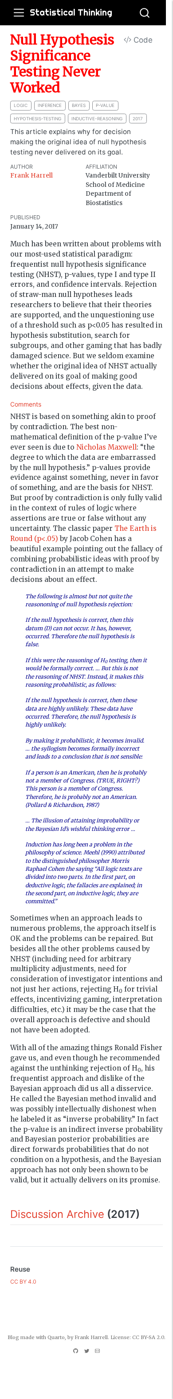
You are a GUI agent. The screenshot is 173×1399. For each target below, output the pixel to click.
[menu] (19, 13)
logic (21, 105)
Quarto (56, 1337)
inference (50, 105)
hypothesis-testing (37, 118)
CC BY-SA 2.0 (148, 1337)
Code (142, 40)
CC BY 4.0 (23, 1281)
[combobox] (145, 13)
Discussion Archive (57, 1214)
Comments (25, 404)
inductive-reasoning (96, 118)
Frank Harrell (31, 175)
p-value (105, 105)
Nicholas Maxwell (106, 447)
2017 (138, 118)
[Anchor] (147, 1213)
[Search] (144, 13)
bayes (79, 105)
